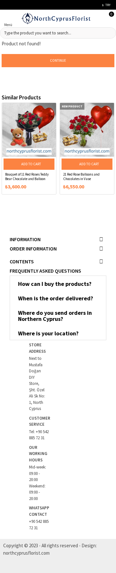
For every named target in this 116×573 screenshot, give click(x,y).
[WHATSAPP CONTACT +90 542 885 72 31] (19, 518)
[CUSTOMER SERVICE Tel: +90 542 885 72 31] (19, 428)
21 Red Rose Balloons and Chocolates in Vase (81, 176)
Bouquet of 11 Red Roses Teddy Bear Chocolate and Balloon (27, 176)
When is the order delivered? (55, 298)
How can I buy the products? (55, 283)
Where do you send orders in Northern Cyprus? (55, 316)
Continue (58, 60)
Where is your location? (48, 333)
